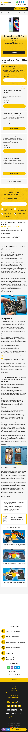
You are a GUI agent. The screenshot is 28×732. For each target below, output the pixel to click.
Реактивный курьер (20, 8)
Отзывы (14, 688)
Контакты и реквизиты (14, 697)
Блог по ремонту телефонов (14, 693)
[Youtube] (19, 706)
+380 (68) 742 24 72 (14, 671)
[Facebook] (12, 706)
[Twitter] (8, 706)
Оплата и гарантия (14, 686)
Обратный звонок (15, 716)
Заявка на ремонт (14, 106)
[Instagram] (15, 706)
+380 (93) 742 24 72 (14, 675)
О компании (14, 690)
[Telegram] (21, 2)
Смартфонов (11, 12)
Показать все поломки (14, 181)
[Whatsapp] (17, 2)
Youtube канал (14, 695)
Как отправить (14, 80)
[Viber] (19, 2)
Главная (3, 12)
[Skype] (23, 2)
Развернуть (15, 679)
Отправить (14, 52)
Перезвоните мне (14, 204)
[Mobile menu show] (2, 8)
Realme (19, 12)
